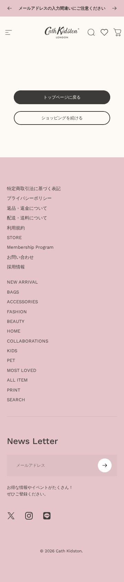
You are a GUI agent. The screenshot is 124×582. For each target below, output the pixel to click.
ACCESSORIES (22, 301)
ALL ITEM (17, 380)
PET (11, 360)
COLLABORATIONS (27, 341)
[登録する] (105, 465)
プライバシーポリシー (29, 198)
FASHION (17, 311)
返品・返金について (27, 208)
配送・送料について (27, 217)
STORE (14, 237)
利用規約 (16, 227)
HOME (13, 331)
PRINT (13, 390)
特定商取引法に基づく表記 (34, 188)
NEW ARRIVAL (22, 282)
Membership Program (30, 247)
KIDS (12, 350)
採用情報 (16, 266)
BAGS (13, 292)
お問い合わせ (20, 257)
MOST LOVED (21, 370)
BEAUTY (15, 321)
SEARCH (16, 399)
